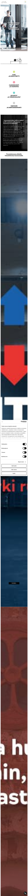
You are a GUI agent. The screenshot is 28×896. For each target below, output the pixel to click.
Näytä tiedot (21, 461)
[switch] (25, 448)
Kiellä (14, 473)
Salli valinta (14, 469)
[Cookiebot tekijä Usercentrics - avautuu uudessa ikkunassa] (21, 422)
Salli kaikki (14, 465)
